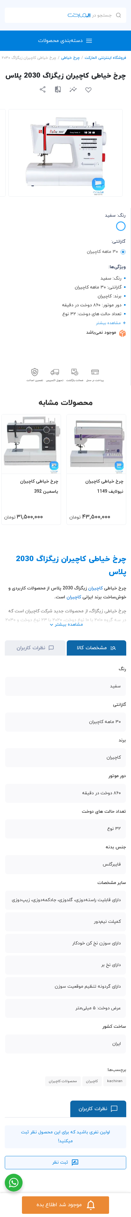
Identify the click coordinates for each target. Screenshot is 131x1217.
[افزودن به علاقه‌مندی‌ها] (88, 90)
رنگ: (115, 215)
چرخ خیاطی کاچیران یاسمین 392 (39, 486)
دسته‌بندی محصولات (60, 40)
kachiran (114, 1081)
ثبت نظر (60, 1162)
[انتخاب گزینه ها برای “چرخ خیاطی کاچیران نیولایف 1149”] (115, 466)
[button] (73, 89)
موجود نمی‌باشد (101, 333)
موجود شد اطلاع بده (59, 1205)
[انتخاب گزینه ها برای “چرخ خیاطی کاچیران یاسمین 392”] (50, 466)
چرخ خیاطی (70, 57)
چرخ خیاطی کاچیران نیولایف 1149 (104, 486)
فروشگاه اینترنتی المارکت (105, 57)
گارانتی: (118, 242)
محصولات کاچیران (63, 1081)
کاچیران (95, 588)
